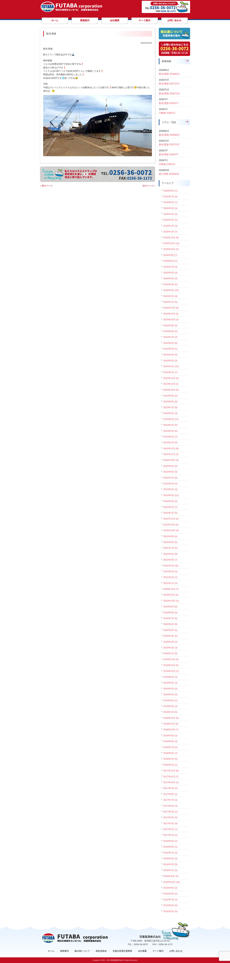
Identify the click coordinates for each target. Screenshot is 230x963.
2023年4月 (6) (170, 425)
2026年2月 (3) (170, 226)
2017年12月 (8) (171, 770)
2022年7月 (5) (170, 477)
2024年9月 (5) (170, 325)
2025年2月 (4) (170, 296)
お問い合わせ (175, 951)
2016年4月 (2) (170, 858)
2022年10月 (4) (171, 460)
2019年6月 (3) (170, 682)
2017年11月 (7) (170, 776)
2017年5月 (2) (170, 811)
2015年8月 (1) (170, 893)
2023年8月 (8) (170, 401)
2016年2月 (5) (170, 864)
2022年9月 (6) (170, 466)
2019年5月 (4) (170, 688)
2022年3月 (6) (170, 501)
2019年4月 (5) (170, 694)
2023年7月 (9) (170, 407)
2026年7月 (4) (170, 196)
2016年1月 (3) (170, 870)
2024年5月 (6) (170, 349)
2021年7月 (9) (170, 548)
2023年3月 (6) (170, 431)
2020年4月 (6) (170, 636)
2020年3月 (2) (170, 642)
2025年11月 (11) (171, 243)
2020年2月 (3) (170, 647)
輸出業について (82, 951)
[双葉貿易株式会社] (71, 11)
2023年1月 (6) (170, 442)
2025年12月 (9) (171, 237)
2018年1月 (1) (170, 765)
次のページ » (148, 185)
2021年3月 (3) (170, 571)
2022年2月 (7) (170, 507)
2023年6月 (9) (170, 413)
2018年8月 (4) (170, 741)
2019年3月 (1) (170, 700)
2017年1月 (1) (170, 835)
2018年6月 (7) (170, 753)
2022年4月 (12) (171, 495)
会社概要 (142, 951)
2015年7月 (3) (170, 899)
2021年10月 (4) (171, 530)
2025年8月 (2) (170, 261)
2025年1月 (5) (170, 302)
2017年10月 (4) (171, 782)
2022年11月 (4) (170, 454)
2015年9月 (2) (170, 888)
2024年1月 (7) (170, 372)
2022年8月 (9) (170, 472)
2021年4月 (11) (170, 565)
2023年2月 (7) (170, 436)
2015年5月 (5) (170, 911)
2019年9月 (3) (170, 677)
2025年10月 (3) (171, 249)
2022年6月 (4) (170, 483)
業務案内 (64, 951)
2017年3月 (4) (170, 823)
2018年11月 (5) (170, 723)
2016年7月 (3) (170, 852)
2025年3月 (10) (171, 290)
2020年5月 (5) (170, 630)
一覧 (187, 61)
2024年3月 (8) (170, 360)
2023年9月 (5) (170, 395)
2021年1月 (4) (170, 583)
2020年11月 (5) (170, 595)
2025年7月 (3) (170, 267)
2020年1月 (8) (170, 653)
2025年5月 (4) (170, 278)
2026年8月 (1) (170, 190)
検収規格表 (101, 951)
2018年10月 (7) (171, 729)
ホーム (51, 951)
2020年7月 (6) (170, 618)
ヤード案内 (158, 951)
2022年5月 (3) (170, 489)
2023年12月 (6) (171, 378)
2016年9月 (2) (170, 841)
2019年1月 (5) (170, 712)
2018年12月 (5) (171, 718)
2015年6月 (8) (170, 905)
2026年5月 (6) (170, 208)
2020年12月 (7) (171, 589)
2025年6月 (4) (170, 272)
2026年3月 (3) (170, 220)
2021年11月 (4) (170, 524)
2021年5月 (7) (170, 559)
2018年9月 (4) (170, 735)
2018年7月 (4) (170, 747)
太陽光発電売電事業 (122, 951)
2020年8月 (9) (170, 612)
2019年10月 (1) (171, 671)
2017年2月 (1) (170, 829)
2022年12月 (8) (171, 448)
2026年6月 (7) (170, 202)
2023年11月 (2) (170, 384)
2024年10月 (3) (171, 319)
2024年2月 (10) (171, 366)
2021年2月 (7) (170, 577)
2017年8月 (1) (170, 794)
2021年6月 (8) (170, 554)
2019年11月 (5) (170, 665)
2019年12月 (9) (171, 659)
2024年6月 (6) (170, 343)
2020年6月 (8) (170, 624)
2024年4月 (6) (170, 354)
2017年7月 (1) (170, 800)
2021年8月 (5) (170, 542)
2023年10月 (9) (171, 390)
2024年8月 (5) (170, 331)
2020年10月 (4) (171, 600)
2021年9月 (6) (170, 536)
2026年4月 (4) (170, 214)
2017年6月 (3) (170, 806)
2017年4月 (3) (170, 817)
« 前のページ (46, 185)
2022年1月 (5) (170, 513)
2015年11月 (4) (170, 876)
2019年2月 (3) (170, 706)
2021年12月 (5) (171, 518)
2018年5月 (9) (170, 759)
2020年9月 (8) (170, 606)
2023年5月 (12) (171, 419)
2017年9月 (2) (170, 788)
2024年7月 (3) (170, 337)
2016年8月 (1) (170, 846)
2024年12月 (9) (171, 307)
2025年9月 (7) (170, 255)
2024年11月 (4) (170, 313)
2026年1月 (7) (170, 231)
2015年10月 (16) (171, 882)
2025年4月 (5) (170, 284)
